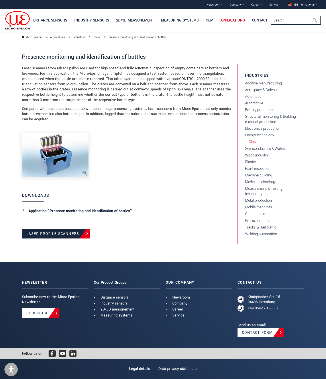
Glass (253, 141)
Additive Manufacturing (263, 83)
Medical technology (260, 181)
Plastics (251, 161)
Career (177, 309)
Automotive (254, 103)
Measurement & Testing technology (264, 191)
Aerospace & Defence (261, 89)
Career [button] (255, 4)
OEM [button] (209, 20)
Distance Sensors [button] (50, 20)
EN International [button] (303, 4)
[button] (11, 369)
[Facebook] (52, 353)
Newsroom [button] (213, 4)
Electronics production (262, 128)
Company (179, 303)
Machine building (258, 175)
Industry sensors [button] (91, 20)
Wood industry (256, 155)
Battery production (259, 109)
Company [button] (236, 4)
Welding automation (261, 233)
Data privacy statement (177, 368)
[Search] (316, 20)
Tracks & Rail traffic (260, 227)
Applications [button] (232, 20)
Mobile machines (258, 207)
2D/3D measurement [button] (135, 20)
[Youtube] (62, 353)
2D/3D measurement (117, 309)
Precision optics (257, 220)
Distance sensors (114, 297)
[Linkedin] (73, 353)
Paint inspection (257, 168)
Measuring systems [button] (180, 20)
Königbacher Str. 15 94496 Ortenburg (264, 299)
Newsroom (181, 297)
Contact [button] (259, 20)
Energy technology (259, 135)
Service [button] (274, 4)
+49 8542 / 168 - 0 (263, 308)
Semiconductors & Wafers (265, 148)
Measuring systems (116, 315)
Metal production (258, 200)
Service (178, 315)
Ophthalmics (255, 213)
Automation (254, 96)
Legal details (139, 368)
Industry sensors (114, 303)
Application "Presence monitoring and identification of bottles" (80, 210)
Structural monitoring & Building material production (270, 119)
